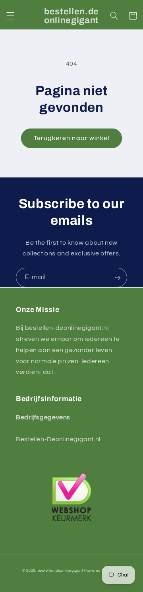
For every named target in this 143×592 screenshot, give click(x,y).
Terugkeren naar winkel (71, 138)
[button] (10, 16)
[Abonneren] (117, 277)
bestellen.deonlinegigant (60, 571)
